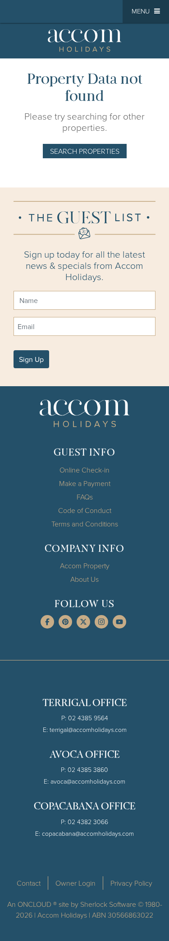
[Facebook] (47, 622)
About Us (84, 579)
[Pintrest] (65, 622)
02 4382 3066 (88, 821)
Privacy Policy (131, 883)
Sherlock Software (108, 904)
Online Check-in (84, 470)
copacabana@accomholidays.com (88, 833)
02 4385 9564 (88, 718)
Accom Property (85, 566)
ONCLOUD (34, 904)
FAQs (85, 497)
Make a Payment (84, 483)
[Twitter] (83, 622)
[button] (146, 11)
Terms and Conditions (84, 524)
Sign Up (31, 359)
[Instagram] (101, 622)
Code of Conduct (84, 510)
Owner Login (75, 883)
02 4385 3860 (88, 769)
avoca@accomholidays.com (87, 781)
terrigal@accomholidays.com (88, 729)
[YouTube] (119, 622)
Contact (29, 883)
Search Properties (84, 151)
